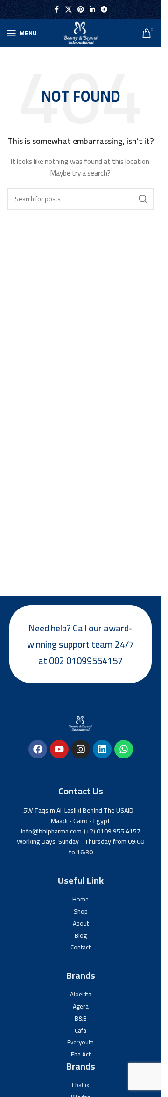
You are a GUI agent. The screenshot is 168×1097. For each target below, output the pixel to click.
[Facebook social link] (57, 9)
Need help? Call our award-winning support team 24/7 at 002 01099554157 (80, 644)
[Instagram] (80, 749)
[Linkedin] (102, 749)
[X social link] (69, 9)
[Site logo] (80, 33)
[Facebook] (37, 749)
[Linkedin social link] (92, 9)
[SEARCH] (143, 199)
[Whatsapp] (123, 749)
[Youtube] (59, 749)
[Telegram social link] (104, 9)
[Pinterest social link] (81, 9)
